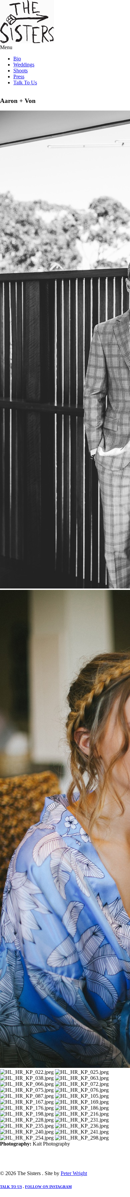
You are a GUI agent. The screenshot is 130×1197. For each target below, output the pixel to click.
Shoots (20, 70)
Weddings (23, 64)
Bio (17, 58)
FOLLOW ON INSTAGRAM (48, 1187)
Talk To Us (25, 82)
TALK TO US (11, 1187)
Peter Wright (74, 1173)
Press (18, 76)
